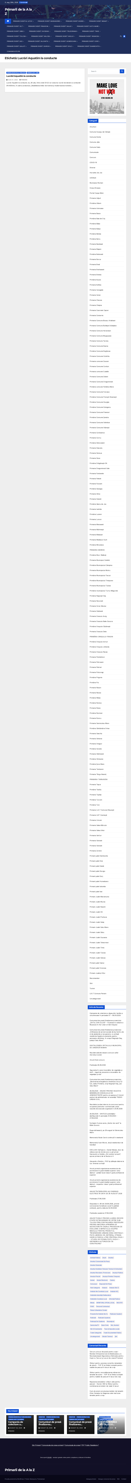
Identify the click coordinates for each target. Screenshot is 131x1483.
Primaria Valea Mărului (98, 825)
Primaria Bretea (95, 275)
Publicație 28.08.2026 (98, 1065)
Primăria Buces (95, 280)
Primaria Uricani (96, 820)
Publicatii (93, 1318)
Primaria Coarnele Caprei (99, 310)
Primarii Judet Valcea (40, 36)
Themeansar (41, 1479)
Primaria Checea (96, 300)
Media (92, 1302)
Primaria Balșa (95, 229)
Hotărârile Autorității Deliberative (100, 1295)
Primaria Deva (95, 458)
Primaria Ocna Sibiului (98, 606)
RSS (118, 1479)
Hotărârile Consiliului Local (98, 1299)
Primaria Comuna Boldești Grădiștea (103, 326)
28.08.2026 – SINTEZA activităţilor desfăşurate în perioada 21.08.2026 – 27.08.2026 (103, 1116)
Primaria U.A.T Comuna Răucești (102, 810)
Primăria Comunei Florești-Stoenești (103, 397)
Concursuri (93, 1284)
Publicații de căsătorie (97, 1321)
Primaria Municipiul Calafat (100, 560)
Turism (92, 988)
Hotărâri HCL (114, 1291)
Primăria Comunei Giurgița (99, 402)
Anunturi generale (96, 1265)
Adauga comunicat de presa (106, 1479)
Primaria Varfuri (95, 835)
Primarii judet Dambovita (88, 46)
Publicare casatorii (116, 1314)
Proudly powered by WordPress (14, 1479)
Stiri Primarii (36, 1445)
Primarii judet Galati (16, 46)
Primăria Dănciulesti (97, 443)
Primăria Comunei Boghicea (100, 351)
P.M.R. (92, 1306)
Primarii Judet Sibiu (15, 31)
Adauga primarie (91, 1479)
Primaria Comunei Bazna (99, 346)
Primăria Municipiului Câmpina (101, 565)
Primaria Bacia (95, 213)
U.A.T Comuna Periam (98, 994)
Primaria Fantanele (97, 473)
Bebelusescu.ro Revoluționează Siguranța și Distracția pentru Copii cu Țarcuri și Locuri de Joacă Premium (106, 1356)
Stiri (91, 983)
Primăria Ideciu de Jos (98, 504)
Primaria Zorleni (96, 851)
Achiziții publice (95, 1257)
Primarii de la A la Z (20, 1470)
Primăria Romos (96, 703)
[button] (121, 36)
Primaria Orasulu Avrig (98, 616)
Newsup (32, 1479)
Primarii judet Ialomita (38, 41)
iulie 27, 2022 (13, 80)
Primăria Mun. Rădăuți (98, 555)
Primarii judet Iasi (15, 41)
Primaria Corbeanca (97, 433)
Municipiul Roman (96, 183)
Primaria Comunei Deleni (99, 377)
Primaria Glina (95, 494)
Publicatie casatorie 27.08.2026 (101, 1213)
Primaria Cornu (95, 438)
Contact (123, 1479)
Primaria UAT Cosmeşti (98, 815)
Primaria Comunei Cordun (99, 366)
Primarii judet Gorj (90, 41)
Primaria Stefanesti (97, 754)
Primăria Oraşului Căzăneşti (100, 626)
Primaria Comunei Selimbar (100, 422)
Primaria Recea (95, 693)
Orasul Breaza (95, 188)
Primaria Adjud (95, 198)
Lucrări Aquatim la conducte (21, 76)
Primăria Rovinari (96, 713)
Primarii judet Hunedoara (65, 41)
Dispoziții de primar (105, 1284)
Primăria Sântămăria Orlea (99, 728)
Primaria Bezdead (96, 244)
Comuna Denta (95, 137)
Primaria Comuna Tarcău (99, 341)
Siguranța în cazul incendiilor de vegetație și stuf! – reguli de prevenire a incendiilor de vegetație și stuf (106, 1072)
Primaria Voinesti (96, 841)
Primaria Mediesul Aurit (98, 540)
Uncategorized (95, 999)
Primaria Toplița (95, 795)
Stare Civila (104, 1325)
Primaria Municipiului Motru (100, 570)
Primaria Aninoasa (96, 208)
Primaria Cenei (95, 295)
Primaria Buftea (95, 285)
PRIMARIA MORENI (97, 550)
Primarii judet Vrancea (89, 36)
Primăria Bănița (95, 234)
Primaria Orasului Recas (99, 652)
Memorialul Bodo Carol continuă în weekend (106, 1138)
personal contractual (103, 1306)
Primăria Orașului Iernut (99, 642)
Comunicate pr (13, 51)
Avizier (92, 1280)
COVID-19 (93, 162)
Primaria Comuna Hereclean (100, 331)
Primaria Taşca (95, 784)
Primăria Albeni (95, 203)
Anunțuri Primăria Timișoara (111, 1276)
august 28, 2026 (16, 1428)
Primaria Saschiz (96, 733)
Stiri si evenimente (96, 1329)
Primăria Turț (95, 805)
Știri (116, 1336)
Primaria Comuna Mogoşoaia (100, 336)
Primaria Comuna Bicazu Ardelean (102, 320)
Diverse (92, 168)
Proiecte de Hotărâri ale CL (99, 1314)
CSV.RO (49, 1457)
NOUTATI (120, 1302)
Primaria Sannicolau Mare (99, 723)
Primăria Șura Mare (97, 764)
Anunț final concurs (97, 1060)
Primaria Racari (95, 688)
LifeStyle (93, 178)
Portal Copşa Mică (96, 193)
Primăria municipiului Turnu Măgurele (104, 591)
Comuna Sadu (95, 147)
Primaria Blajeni (95, 249)
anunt (104, 1257)
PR (83, 1445)
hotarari (104, 1287)
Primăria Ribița (95, 698)
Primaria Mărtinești (97, 530)
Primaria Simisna (96, 739)
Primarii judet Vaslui (64, 36)
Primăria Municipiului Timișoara (16, 72)
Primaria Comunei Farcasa (99, 392)
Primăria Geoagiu (96, 489)
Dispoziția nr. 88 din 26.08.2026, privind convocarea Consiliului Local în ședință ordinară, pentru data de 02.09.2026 (104, 1206)
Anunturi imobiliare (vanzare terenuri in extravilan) (106, 1269)
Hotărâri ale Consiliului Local (99, 1291)
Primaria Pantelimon (97, 657)
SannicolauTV (94, 1325)
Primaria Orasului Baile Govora (101, 621)
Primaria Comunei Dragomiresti (101, 382)
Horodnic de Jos (96, 173)
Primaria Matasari (96, 535)
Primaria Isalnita (96, 509)
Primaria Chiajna (96, 305)
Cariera (112, 1280)
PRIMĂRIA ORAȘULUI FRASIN (101, 637)
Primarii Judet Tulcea (16, 36)
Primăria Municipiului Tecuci (100, 575)
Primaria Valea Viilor (97, 830)
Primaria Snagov (96, 744)
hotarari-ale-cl (114, 1287)
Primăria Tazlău (95, 790)
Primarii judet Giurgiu (40, 46)
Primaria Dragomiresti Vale (99, 468)
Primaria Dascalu (96, 448)
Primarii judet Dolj (63, 46)
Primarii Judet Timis (91, 31)
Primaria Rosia (95, 708)
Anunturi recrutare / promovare (100, 1272)
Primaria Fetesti (95, 479)
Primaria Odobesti (96, 611)
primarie (24, 80)
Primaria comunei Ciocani (99, 361)
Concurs (93, 157)
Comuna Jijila (95, 142)
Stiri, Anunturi (115, 1325)
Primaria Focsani (96, 484)
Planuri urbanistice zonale (98, 1310)
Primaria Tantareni (96, 769)
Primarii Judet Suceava (39, 31)
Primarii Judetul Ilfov (23, 21)
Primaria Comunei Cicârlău (100, 356)
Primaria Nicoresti (96, 601)
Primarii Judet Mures (75, 21)
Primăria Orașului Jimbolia (99, 647)
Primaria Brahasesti (97, 270)
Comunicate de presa (72, 1445)
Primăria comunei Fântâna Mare (102, 387)
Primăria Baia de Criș (97, 219)
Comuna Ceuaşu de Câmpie (100, 132)
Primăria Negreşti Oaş (98, 596)
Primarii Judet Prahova (38, 26)
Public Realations (91, 1445)
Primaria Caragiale (96, 290)
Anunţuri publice (118, 1272)
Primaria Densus (96, 453)
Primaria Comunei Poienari (100, 412)
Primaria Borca (95, 259)
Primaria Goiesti (95, 499)
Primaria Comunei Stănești (99, 428)
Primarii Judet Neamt (98, 21)
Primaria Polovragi (96, 672)
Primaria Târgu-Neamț (98, 774)
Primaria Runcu (95, 718)
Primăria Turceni (96, 800)
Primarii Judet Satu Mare (88, 26)
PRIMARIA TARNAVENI (99, 779)
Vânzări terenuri (107, 1336)
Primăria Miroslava (97, 545)
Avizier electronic (102, 1280)
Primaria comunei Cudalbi (99, 371)
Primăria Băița (95, 224)
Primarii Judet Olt (15, 26)
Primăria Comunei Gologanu (100, 407)
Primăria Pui (94, 682)
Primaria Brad (95, 264)
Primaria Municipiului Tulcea (100, 586)
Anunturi (93, 127)
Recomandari (94, 978)
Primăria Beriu (95, 239)
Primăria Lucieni (96, 514)
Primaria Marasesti (97, 524)
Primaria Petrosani (96, 662)
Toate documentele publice (112, 1333)
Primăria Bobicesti (96, 254)
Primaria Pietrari (96, 667)
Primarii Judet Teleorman (65, 31)
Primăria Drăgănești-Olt (98, 463)
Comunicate (94, 152)
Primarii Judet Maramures (49, 21)
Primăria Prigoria (96, 677)
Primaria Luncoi (95, 519)
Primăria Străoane (96, 759)
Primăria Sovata (96, 749)
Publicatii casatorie (104, 1318)
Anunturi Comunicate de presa (100, 1261)
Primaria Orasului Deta (98, 632)
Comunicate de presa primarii (52, 1445)
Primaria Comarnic (96, 315)
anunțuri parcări (95, 1276)
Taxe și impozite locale (111, 1329)
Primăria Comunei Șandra (99, 417)
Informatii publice (114, 1299)
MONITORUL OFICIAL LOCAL (105, 1302)
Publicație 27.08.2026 (97, 1199)
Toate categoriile (95, 1333)
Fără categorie (95, 1287)
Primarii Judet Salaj (63, 26)
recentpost (110, 1321)
